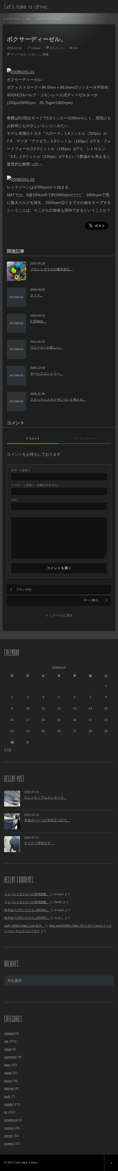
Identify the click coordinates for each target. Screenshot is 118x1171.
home (8, 1080)
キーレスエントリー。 (46, 373)
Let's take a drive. (26, 6)
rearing (8, 1128)
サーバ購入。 (92, 600)
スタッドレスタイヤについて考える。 (58, 399)
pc (5, 1112)
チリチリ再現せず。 (39, 843)
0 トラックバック (85, 438)
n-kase (36, 48)
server (8, 1135)
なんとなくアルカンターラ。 (45, 797)
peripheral (10, 1120)
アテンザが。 (25, 589)
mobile (8, 1104)
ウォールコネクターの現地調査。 (26, 894)
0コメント (57, 48)
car (76, 48)
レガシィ (34, 54)
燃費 (46, 54)
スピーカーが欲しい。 (46, 347)
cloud (7, 1049)
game (8, 1072)
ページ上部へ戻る (111, 1163)
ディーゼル (18, 54)
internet (9, 1088)
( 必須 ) (20, 470)
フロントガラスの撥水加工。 (51, 269)
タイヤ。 (36, 295)
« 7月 (7, 749)
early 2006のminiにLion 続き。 (24, 925)
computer (10, 1056)
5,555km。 (38, 321)
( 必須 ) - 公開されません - (35, 485)
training (9, 1143)
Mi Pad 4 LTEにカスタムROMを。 (27, 910)
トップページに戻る (59, 615)
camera (9, 1033)
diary (7, 1064)
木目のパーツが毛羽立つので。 (47, 820)
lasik (7, 1096)
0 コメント (33, 438)
